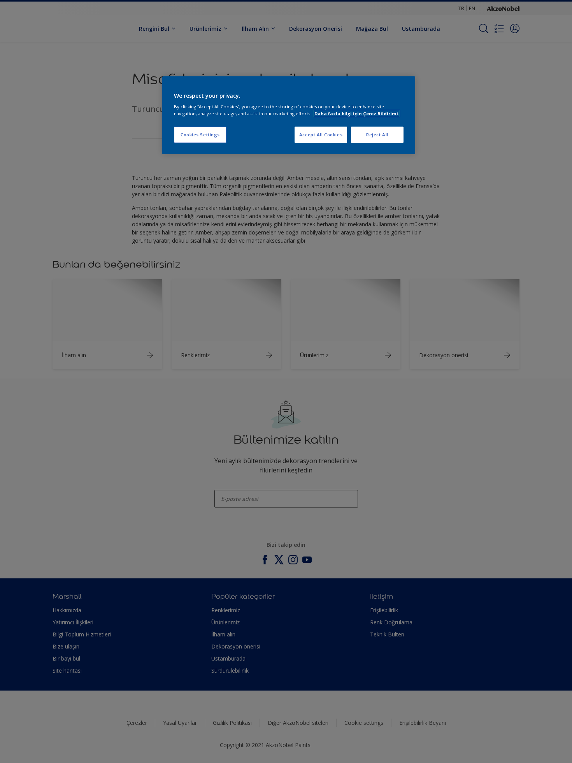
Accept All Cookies (320, 134)
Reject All (377, 134)
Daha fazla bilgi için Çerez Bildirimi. (356, 113)
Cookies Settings (200, 134)
